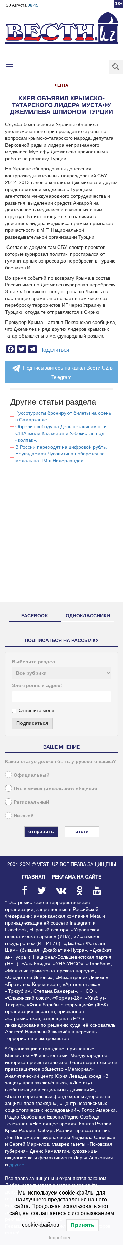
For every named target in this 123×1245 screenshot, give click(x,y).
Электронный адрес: (37, 685)
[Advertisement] (61, 536)
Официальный (32, 775)
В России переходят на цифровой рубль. (61, 447)
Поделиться (54, 350)
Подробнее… (61, 1237)
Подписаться (32, 723)
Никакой (24, 816)
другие (16, 1164)
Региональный (31, 802)
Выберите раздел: (34, 661)
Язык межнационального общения (55, 788)
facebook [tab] (34, 615)
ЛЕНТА (61, 85)
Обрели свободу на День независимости (61, 426)
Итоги (82, 831)
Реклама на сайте (76, 877)
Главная (33, 877)
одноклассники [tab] (88, 615)
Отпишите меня (36, 710)
